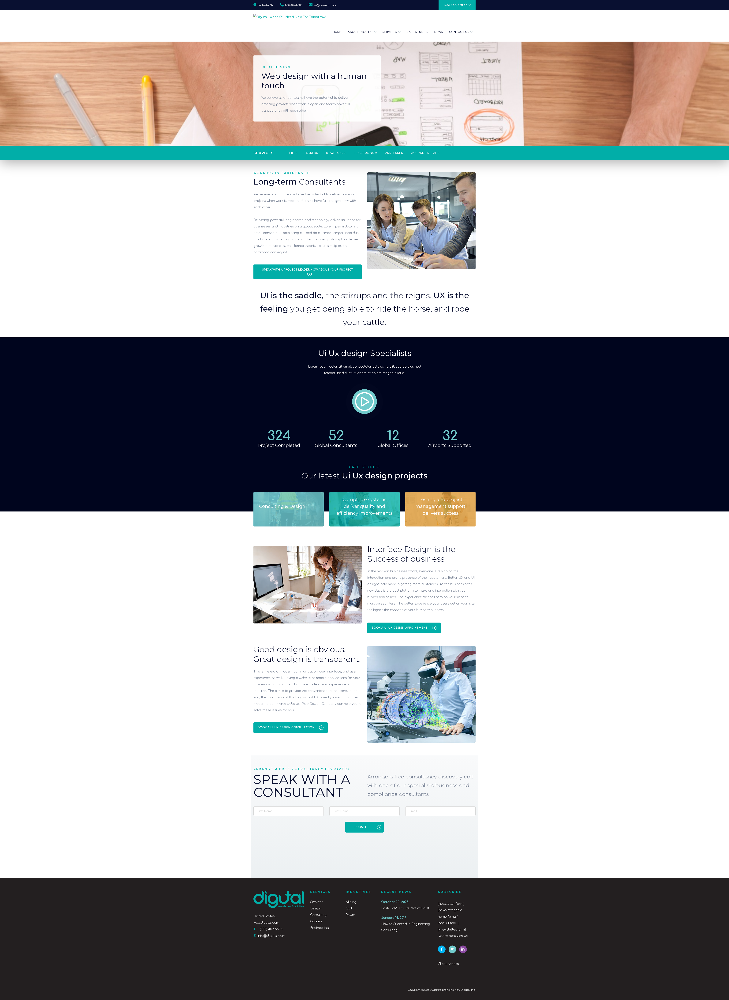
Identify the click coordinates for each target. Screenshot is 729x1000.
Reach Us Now (365, 153)
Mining (351, 902)
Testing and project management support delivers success (440, 506)
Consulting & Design (282, 506)
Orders (312, 153)
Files (294, 153)
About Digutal (360, 31)
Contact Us (459, 31)
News (438, 31)
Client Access (448, 964)
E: (254, 936)
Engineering (319, 928)
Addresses (394, 153)
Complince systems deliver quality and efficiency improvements (364, 506)
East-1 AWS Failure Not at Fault (405, 908)
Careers (316, 921)
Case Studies (417, 31)
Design (315, 908)
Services (390, 31)
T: (254, 929)
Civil (349, 908)
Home (337, 31)
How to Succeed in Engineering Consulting (405, 927)
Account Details (425, 153)
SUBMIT (360, 827)
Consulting (318, 915)
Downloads (336, 153)
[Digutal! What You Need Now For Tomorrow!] (289, 16)
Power (350, 915)
